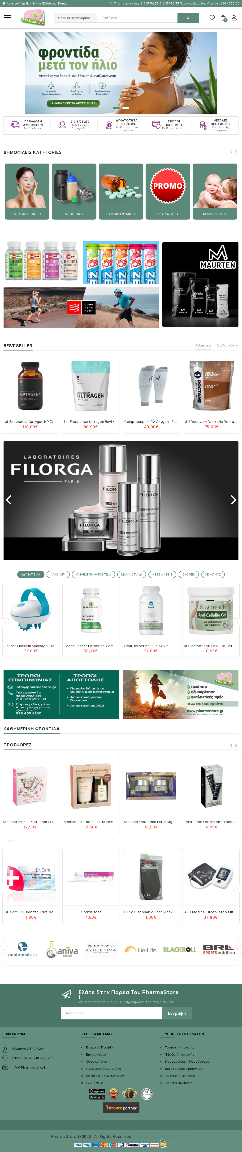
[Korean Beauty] (27, 186)
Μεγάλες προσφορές (220, 122)
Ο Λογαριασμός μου (234, 17)
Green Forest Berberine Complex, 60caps (40, 646)
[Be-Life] (101, 949)
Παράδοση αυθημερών (33, 123)
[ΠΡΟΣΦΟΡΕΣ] (168, 186)
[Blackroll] (140, 949)
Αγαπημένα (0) (212, 17)
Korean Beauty (27, 214)
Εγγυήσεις (94, 1083)
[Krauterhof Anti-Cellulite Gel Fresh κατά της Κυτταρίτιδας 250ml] (211, 610)
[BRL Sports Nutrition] (179, 949)
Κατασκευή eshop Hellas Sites (161, 1136)
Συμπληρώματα (121, 214)
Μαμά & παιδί (215, 214)
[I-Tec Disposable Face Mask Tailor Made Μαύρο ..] (151, 877)
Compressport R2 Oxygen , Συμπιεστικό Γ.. (100, 421)
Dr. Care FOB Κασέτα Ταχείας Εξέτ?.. (35, 912)
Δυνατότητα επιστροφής (127, 122)
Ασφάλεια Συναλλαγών (105, 1076)
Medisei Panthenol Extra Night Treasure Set (101, 821)
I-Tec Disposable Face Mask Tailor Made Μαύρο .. (166, 912)
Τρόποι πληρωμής (174, 123)
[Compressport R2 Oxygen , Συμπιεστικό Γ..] (91, 386)
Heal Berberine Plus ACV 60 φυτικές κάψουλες (104, 646)
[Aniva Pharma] (22, 949)
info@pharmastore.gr (29, 1067)
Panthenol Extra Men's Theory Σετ (153, 821)
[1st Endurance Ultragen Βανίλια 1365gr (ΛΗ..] (30, 386)
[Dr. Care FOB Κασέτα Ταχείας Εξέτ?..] (31, 877)
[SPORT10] (121, 73)
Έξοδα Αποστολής (180, 1054)
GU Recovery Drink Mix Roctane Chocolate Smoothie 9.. (171, 421)
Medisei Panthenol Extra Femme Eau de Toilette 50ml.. (49, 821)
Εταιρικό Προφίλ (99, 1047)
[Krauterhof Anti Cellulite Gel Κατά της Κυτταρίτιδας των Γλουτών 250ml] (151, 610)
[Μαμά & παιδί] (215, 186)
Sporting (74, 214)
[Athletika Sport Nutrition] (62, 949)
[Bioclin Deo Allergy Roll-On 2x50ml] (212, 786)
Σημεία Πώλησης (179, 1083)
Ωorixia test (91, 912)
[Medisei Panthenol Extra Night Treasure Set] (91, 786)
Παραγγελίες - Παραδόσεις (187, 1061)
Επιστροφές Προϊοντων (184, 1068)
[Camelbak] (219, 949)
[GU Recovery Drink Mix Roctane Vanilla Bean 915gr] (212, 386)
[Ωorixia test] (91, 877)
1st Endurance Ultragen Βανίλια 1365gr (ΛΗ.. (41, 421)
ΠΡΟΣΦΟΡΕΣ (168, 214)
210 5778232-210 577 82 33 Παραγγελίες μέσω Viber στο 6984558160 (177, 3)
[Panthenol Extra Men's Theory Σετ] (151, 786)
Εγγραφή (177, 1013)
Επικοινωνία (96, 1054)
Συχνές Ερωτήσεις (180, 1076)
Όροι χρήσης (96, 1061)
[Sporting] (74, 186)
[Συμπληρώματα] (121, 186)
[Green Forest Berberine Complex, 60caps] (31, 610)
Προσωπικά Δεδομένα (103, 1068)
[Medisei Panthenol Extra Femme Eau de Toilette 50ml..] (30, 786)
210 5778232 (80, 121)
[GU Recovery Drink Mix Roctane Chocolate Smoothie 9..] (151, 386)
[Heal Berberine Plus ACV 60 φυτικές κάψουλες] (91, 610)
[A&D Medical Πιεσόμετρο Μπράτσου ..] (211, 877)
